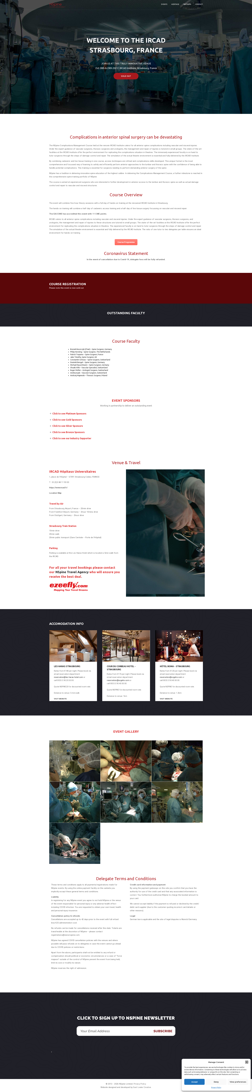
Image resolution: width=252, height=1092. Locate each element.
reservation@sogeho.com (118, 680)
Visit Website (60, 699)
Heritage (175, 4)
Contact (199, 4)
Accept (194, 1082)
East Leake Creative (142, 1087)
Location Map (55, 493)
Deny (216, 1082)
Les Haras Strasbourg (67, 666)
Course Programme (126, 242)
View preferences (238, 1082)
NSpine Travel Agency (72, 572)
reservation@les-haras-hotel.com (68, 677)
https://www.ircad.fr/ (58, 487)
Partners (187, 4)
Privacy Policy (216, 1087)
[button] (246, 1062)
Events (164, 4)
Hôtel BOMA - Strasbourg (175, 666)
